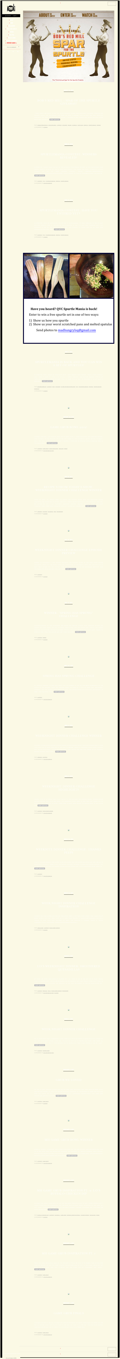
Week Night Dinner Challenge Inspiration (68, 905)
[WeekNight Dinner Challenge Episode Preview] (68, 530)
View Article (54, 119)
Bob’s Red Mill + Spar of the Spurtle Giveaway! (68, 102)
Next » (112, 3)
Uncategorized (47, 183)
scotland (80, 125)
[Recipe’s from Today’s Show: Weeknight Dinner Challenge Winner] (68, 467)
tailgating (93, 1215)
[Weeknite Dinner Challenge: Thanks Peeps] (68, 830)
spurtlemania (92, 125)
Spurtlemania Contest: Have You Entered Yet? (69, 212)
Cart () (15, 15)
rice (55, 511)
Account (8, 15)
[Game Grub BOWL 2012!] (68, 407)
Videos (12, 32)
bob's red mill (52, 125)
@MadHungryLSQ (41, 386)
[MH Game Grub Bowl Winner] (68, 1120)
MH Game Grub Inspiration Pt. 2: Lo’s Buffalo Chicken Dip (68, 1192)
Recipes (45, 513)
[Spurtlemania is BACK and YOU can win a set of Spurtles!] (68, 298)
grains (69, 125)
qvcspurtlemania (50, 181)
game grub (45, 448)
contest (59, 125)
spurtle (86, 125)
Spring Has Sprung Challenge (69, 675)
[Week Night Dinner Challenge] (68, 1009)
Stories (45, 127)
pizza (49, 990)
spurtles (36, 388)
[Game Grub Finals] (68, 1293)
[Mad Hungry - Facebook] (9, 52)
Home (11, 20)
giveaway (64, 125)
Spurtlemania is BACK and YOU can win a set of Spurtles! (68, 363)
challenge (40, 927)
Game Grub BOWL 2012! (68, 427)
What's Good (11, 38)
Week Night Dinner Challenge (68, 1029)
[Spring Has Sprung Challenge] (68, 656)
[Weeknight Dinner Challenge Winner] (68, 716)
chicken (39, 511)
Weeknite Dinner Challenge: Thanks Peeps (68, 851)
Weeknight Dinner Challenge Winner (68, 735)
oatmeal (74, 125)
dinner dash (46, 1050)
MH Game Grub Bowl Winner (69, 1139)
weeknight (60, 511)
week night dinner (48, 811)
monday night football (73, 1215)
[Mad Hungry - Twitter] (4, 52)
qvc (44, 181)
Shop (11, 23)
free (53, 386)
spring (44, 637)
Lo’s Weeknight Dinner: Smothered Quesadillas (68, 968)
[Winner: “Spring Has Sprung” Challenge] (68, 593)
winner (99, 125)
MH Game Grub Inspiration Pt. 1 (69, 1253)
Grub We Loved (69, 1079)
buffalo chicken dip (43, 1215)
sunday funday (85, 1215)
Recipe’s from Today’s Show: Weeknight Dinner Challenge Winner (68, 488)
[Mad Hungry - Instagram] (13, 52)
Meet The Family (12, 29)
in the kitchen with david (68, 386)
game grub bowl (53, 448)
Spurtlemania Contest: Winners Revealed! (69, 156)
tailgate (61, 448)
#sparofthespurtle (42, 125)
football (57, 1215)
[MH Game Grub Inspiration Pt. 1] (68, 1234)
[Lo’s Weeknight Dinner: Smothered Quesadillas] (68, 946)
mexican (45, 990)
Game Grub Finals (68, 1313)
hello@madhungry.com (12, 1353)
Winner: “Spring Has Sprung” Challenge (68, 614)
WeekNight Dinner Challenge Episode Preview (68, 551)
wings (65, 448)
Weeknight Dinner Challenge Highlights (68, 788)
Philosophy (11, 26)
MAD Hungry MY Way (48, 450)
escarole (50, 511)
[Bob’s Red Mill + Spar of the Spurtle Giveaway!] (68, 46)
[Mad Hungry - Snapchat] (18, 52)
